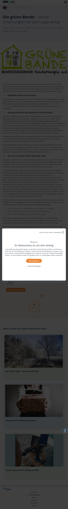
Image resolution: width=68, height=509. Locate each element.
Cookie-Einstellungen (34, 266)
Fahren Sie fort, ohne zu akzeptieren (50, 232)
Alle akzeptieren (34, 261)
